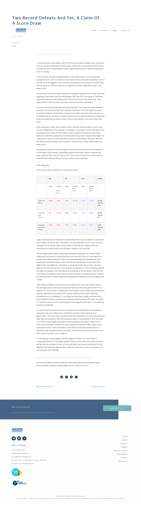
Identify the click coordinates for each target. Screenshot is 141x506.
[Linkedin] (19, 438)
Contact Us (125, 30)
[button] (61, 377)
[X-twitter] (24, 438)
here (86, 365)
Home (125, 436)
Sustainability (122, 454)
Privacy (124, 457)
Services (103, 30)
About (94, 30)
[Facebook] (14, 438)
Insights (114, 30)
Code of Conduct (120, 450)
